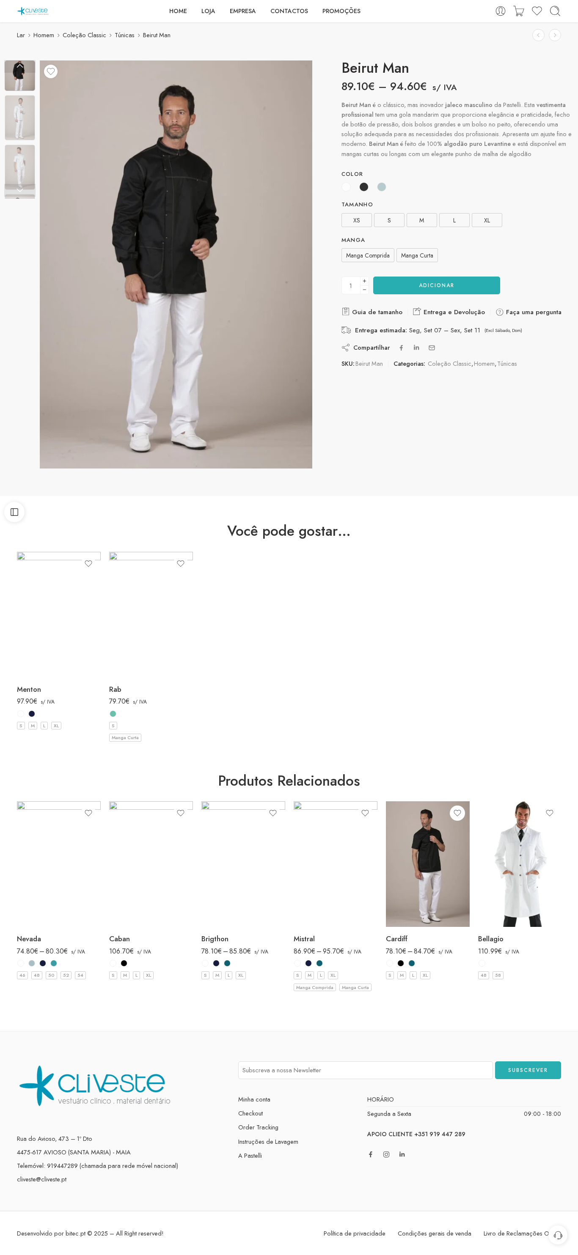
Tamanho (357, 204)
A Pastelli (250, 1155)
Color (352, 174)
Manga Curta (125, 737)
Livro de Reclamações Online (522, 1233)
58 (498, 975)
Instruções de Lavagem (268, 1141)
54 (80, 975)
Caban (119, 939)
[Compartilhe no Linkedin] (416, 347)
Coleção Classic (84, 34)
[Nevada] (59, 864)
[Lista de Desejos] (51, 71)
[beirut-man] (20, 75)
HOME (178, 11)
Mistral (304, 939)
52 (66, 975)
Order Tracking (258, 1127)
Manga (353, 240)
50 (51, 975)
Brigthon (214, 939)
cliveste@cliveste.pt (41, 1179)
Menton (29, 689)
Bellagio (491, 939)
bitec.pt (75, 1233)
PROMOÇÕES (341, 11)
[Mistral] (335, 864)
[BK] (124, 963)
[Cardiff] (428, 864)
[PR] (227, 963)
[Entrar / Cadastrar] (500, 11)
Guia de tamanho (376, 312)
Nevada (29, 939)
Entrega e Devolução (453, 312)
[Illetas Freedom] (538, 35)
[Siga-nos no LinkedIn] (402, 1154)
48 (37, 975)
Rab (115, 689)
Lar (21, 34)
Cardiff (396, 939)
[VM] (113, 714)
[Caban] (151, 864)
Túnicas (125, 34)
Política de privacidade (354, 1233)
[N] (32, 714)
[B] (21, 714)
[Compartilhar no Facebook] (401, 348)
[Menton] (59, 614)
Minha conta (254, 1099)
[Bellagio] (520, 864)
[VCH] (54, 963)
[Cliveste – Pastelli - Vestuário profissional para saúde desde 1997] (33, 11)
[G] (32, 963)
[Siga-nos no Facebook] (370, 1154)
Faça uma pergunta (532, 312)
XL (56, 725)
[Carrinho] (519, 11)
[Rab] (151, 614)
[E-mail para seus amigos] (431, 347)
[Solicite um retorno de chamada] (557, 1234)
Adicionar (436, 285)
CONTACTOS (289, 11)
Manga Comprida (314, 987)
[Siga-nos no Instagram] (386, 1154)
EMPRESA (243, 11)
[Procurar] (555, 11)
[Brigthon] (555, 35)
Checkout (250, 1113)
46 (22, 975)
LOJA (208, 11)
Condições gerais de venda (434, 1233)
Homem (43, 34)
